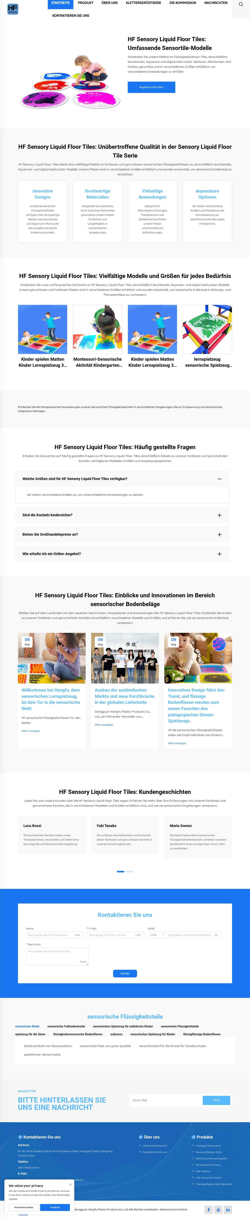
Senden (125, 973)
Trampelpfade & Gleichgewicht (214, 1184)
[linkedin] (228, 1210)
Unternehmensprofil (155, 1146)
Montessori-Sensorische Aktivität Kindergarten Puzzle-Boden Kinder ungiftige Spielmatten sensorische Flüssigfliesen (97, 363)
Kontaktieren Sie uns (155, 1152)
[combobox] (157, 935)
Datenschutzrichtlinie (173, 1209)
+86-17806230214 (28, 1168)
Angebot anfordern (151, 87)
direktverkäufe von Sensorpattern (48, 1046)
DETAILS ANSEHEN (42, 329)
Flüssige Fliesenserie (208, 1146)
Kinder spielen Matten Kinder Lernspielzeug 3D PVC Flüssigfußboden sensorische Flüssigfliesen (43, 363)
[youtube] (218, 1210)
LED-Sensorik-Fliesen (209, 1178)
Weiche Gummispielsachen (211, 1158)
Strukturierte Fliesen (208, 1165)
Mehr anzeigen (31, 731)
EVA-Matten (203, 1171)
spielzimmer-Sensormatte (42, 1054)
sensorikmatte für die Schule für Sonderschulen (172, 1046)
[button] (120, 871)
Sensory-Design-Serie (209, 1152)
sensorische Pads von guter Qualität (105, 1046)
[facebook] (208, 1210)
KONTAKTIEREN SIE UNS (70, 15)
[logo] (12, 9)
